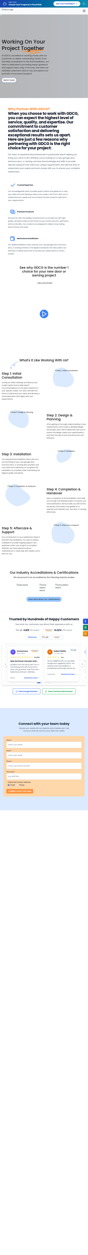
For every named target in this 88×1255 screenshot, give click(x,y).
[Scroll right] (82, 664)
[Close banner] (83, 3)
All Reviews (32, 637)
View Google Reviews (28, 691)
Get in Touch (9, 80)
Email (9, 751)
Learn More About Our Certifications (44, 599)
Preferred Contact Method (19, 782)
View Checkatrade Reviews (60, 691)
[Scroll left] (6, 664)
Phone (9, 761)
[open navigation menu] (84, 11)
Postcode (10, 772)
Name (9, 740)
